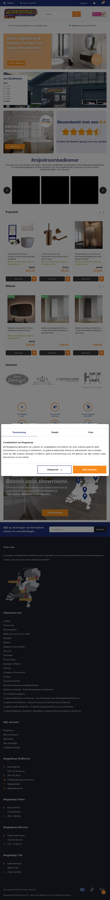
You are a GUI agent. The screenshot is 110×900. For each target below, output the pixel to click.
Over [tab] (90, 432)
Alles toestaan (89, 469)
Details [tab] (55, 432)
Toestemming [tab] (19, 432)
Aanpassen (52, 469)
